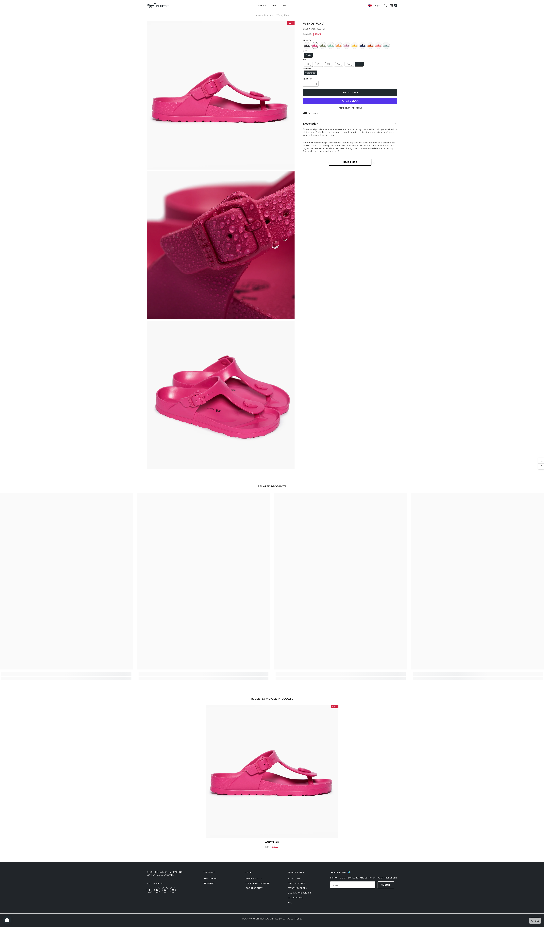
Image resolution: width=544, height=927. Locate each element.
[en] (370, 5)
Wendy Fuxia (272, 842)
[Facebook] (149, 890)
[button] (307, 45)
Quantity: (307, 78)
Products (268, 15)
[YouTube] (173, 890)
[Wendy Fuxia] (272, 771)
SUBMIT (385, 884)
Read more (350, 162)
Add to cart (350, 92)
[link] (66, 674)
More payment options (350, 108)
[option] (272, 777)
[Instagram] (157, 890)
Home (258, 15)
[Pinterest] (165, 890)
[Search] (385, 5)
